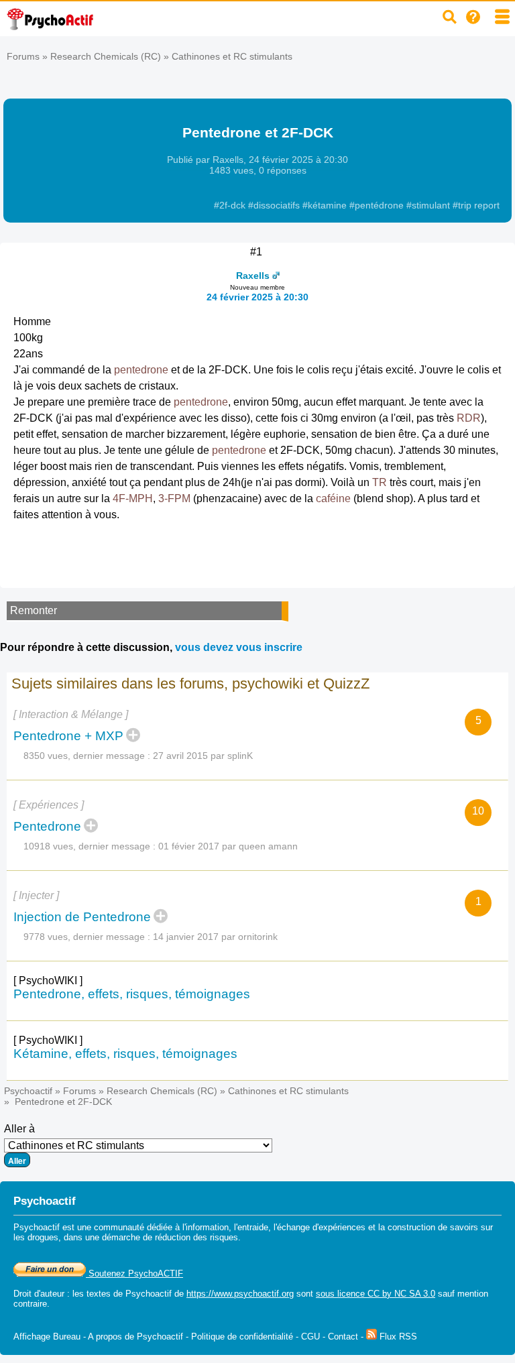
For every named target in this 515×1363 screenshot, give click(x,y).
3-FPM (174, 498)
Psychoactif (28, 1090)
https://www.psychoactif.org (240, 1294)
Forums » (28, 56)
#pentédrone (377, 205)
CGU (310, 1336)
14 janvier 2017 (186, 936)
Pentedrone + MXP (68, 736)
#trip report (476, 205)
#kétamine (325, 205)
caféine (333, 498)
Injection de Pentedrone (82, 917)
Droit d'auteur (38, 1294)
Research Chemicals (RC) (105, 56)
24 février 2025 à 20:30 (257, 297)
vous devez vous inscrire (238, 647)
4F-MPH (133, 498)
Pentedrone (47, 826)
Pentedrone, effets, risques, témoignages (131, 994)
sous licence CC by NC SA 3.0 (375, 1294)
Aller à (19, 1128)
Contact (343, 1336)
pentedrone (141, 369)
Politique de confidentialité (242, 1336)
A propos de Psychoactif (135, 1336)
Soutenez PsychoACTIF (134, 1273)
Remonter (33, 610)
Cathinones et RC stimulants (232, 56)
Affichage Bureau (46, 1336)
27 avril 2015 (180, 755)
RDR (469, 418)
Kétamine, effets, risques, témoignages (125, 1054)
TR (379, 482)
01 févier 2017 (188, 846)
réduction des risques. (198, 1237)
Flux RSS (397, 1336)
